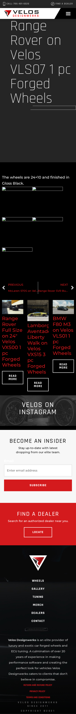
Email (9, 461)
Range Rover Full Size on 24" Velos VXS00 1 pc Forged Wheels (12, 341)
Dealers (38, 613)
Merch (38, 605)
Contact (38, 621)
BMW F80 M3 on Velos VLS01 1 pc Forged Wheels (63, 335)
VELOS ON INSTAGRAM (38, 408)
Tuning (38, 597)
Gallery (38, 589)
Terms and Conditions (38, 697)
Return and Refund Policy (38, 685)
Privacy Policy (37, 691)
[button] (68, 13)
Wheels (38, 581)
